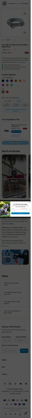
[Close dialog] (29, 202)
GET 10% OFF (20, 213)
